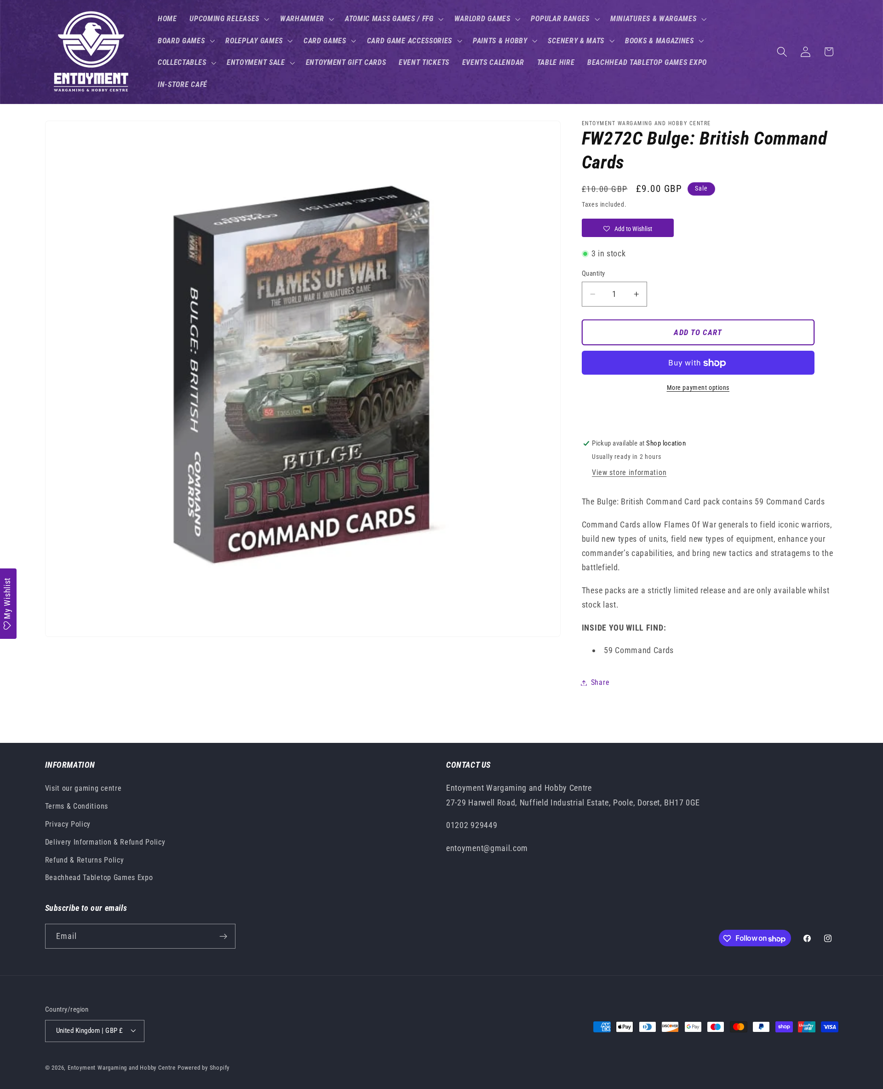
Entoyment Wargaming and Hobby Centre (122, 1067)
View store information (629, 473)
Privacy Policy (68, 824)
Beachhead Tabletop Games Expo (99, 878)
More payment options (698, 388)
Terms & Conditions (76, 806)
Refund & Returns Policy (84, 860)
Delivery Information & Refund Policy (105, 842)
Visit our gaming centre (83, 788)
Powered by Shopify (204, 1067)
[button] (228, 19)
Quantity (593, 273)
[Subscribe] (223, 936)
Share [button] (600, 682)
